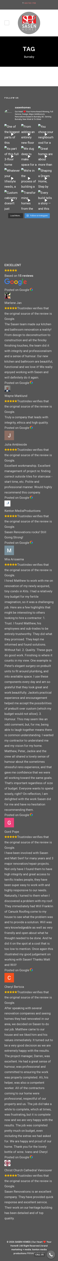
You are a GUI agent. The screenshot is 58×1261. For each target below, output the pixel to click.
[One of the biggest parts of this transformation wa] (12, 134)
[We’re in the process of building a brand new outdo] (29, 178)
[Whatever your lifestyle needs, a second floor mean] (12, 178)
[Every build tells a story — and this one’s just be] (46, 200)
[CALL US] (51, 1255)
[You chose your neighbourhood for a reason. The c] (46, 134)
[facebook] (26, 6)
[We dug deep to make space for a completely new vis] (29, 156)
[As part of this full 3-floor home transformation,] (12, 156)
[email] (21, 6)
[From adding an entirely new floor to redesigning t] (29, 134)
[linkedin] (31, 6)
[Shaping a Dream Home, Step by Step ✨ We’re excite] (46, 178)
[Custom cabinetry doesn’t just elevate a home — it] (12, 200)
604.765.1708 (30, 3)
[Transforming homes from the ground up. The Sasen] (29, 200)
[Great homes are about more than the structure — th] (46, 156)
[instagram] (37, 6)
